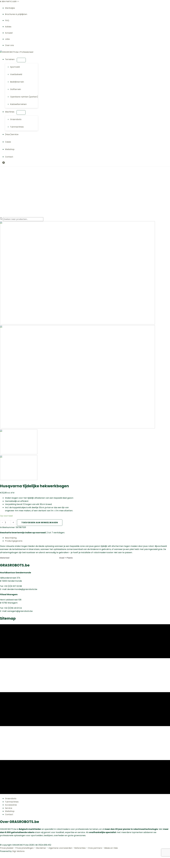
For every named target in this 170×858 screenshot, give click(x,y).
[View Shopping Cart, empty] (2, 165)
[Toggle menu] (21, 60)
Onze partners (95, 848)
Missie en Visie (111, 848)
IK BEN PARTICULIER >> (9, 1)
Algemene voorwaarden (60, 848)
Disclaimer (41, 848)
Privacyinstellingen (24, 848)
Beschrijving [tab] (11, 537)
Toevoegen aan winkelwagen (39, 522)
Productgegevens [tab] (13, 540)
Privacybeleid (6, 848)
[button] (16, 59)
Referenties (80, 848)
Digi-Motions (18, 851)
